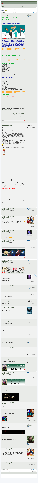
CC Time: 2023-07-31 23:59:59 (15, 116)
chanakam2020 (5, 16)
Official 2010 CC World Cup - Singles (10, 272)
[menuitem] (7, 5)
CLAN (24, 3)
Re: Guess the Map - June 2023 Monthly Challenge (8, 209)
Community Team (7, 10)
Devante (28, 314)
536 (28, 333)
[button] (36, 12)
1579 (28, 246)
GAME (13, 3)
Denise (4, 389)
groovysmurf (15, 117)
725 (28, 209)
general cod (28, 352)
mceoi (27, 462)
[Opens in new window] (11, 397)
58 (28, 444)
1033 (28, 16)
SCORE (16, 3)
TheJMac (28, 341)
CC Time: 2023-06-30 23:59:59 (9, 114)
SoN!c (27, 417)
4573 (28, 457)
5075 (28, 362)
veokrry (28, 285)
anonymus (28, 245)
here (11, 196)
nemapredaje (28, 402)
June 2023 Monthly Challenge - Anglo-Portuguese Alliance (15, 9)
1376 (28, 393)
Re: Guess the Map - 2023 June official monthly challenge (8, 125)
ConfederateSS (5, 218)
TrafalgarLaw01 (29, 208)
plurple (27, 234)
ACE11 (27, 443)
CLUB (26, 3)
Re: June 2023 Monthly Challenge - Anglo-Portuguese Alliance (8, 449)
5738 (28, 302)
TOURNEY (20, 3)
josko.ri (28, 361)
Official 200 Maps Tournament (20, 272)
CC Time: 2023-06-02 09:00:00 (18, 113)
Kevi (4, 329)
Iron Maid (28, 260)
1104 (28, 418)
